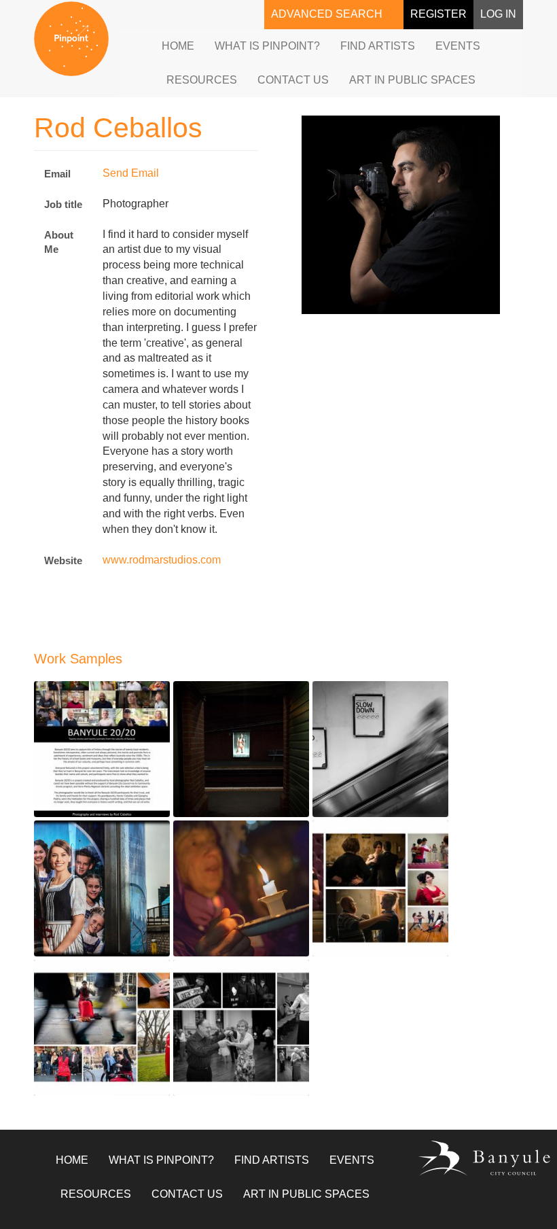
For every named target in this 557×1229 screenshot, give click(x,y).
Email (57, 173)
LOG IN (498, 14)
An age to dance (215, 1072)
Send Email (131, 173)
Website (63, 560)
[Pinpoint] (71, 38)
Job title (63, 204)
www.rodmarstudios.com (162, 560)
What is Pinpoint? (267, 46)
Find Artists (377, 46)
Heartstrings (65, 1072)
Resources (201, 80)
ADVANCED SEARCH (326, 14)
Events (457, 46)
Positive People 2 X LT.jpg (97, 933)
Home (178, 46)
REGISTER (438, 14)
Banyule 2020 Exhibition (93, 794)
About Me (58, 242)
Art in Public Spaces (412, 80)
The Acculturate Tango (368, 933)
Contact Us (293, 80)
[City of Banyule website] (470, 1158)
